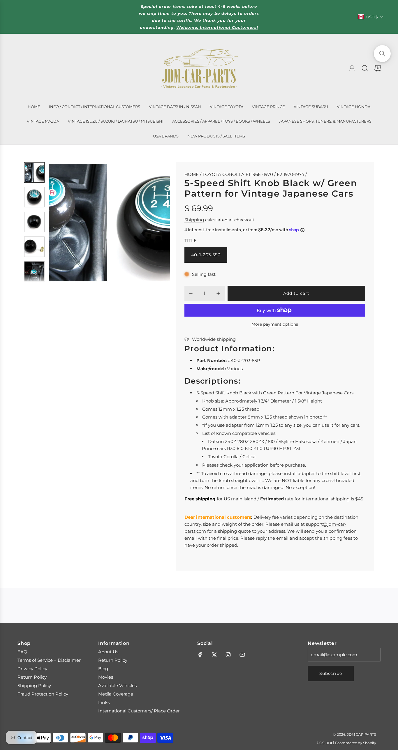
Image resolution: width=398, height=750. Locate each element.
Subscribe (330, 673)
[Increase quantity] (218, 293)
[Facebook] (200, 654)
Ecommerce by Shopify (355, 743)
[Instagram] (228, 654)
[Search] (364, 68)
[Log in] (352, 68)
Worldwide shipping (214, 339)
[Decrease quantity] (190, 293)
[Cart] (377, 68)
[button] (63, 222)
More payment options (274, 324)
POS (320, 743)
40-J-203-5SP (206, 254)
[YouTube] (242, 654)
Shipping (194, 220)
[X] (214, 654)
